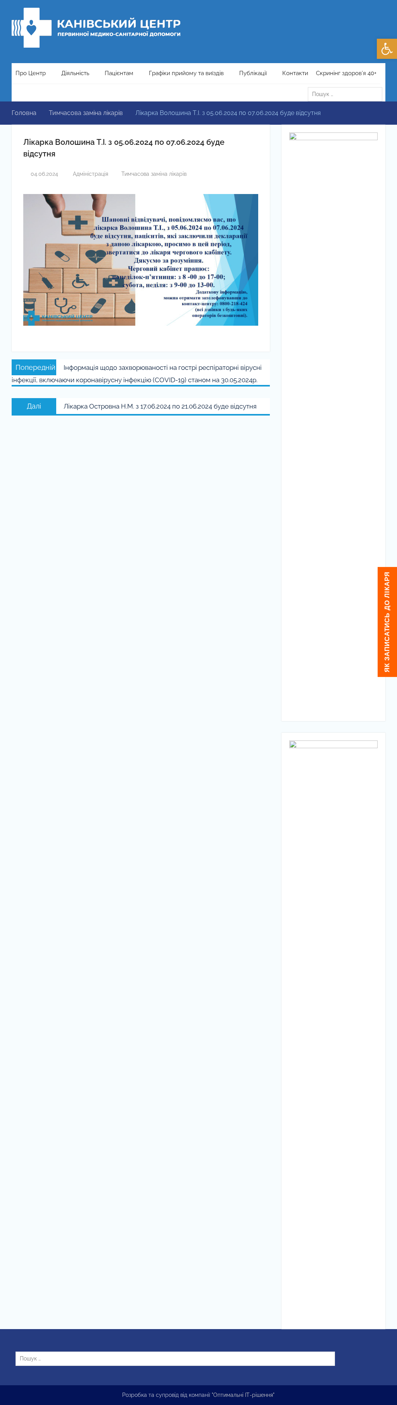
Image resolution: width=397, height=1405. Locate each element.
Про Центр (31, 73)
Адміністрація (90, 174)
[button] (387, 49)
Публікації (253, 73)
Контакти (295, 73)
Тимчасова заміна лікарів (153, 174)
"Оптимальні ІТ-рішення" (243, 1395)
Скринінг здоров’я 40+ (346, 73)
